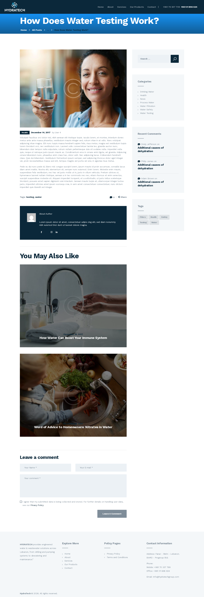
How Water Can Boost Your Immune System (73, 338)
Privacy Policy (37, 505)
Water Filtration (147, 106)
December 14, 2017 (73, 334)
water (38, 197)
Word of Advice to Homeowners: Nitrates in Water (73, 427)
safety (164, 217)
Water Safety (146, 109)
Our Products (71, 564)
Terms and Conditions (117, 557)
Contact (68, 568)
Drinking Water (147, 91)
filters (143, 217)
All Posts (37, 30)
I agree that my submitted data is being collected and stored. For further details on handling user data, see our (73, 503)
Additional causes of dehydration (151, 149)
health (154, 217)
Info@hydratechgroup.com (166, 577)
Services (68, 561)
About (67, 557)
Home (24, 30)
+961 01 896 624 (162, 571)
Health (25, 133)
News (142, 99)
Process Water (147, 102)
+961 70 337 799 (161, 567)
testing (30, 197)
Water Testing (146, 113)
